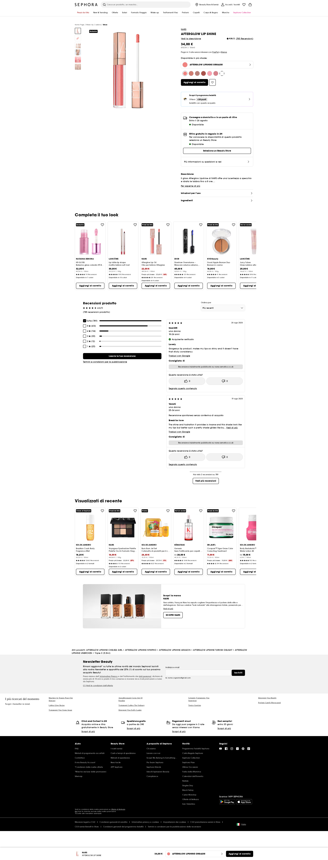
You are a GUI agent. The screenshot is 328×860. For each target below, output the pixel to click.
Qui (76, 811)
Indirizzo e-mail (172, 667)
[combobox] (223, 308)
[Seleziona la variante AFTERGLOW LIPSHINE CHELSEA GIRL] (191, 73)
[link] (122, 356)
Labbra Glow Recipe (57, 705)
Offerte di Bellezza (118, 809)
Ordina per (206, 302)
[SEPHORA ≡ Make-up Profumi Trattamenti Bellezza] (86, 4)
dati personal (145, 676)
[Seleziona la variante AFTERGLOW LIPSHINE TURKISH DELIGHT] (209, 73)
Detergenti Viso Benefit (267, 698)
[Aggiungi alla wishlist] (102, 225)
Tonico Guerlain (194, 705)
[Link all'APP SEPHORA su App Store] (244, 801)
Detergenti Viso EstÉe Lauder (130, 710)
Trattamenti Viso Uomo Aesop (60, 710)
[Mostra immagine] (78, 31)
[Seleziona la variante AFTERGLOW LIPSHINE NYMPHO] (197, 73)
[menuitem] (207, 5)
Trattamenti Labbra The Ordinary (132, 705)
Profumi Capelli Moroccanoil (269, 703)
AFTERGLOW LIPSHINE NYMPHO (140, 650)
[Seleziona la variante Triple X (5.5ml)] (221, 73)
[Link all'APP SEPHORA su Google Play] (227, 801)
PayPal (215, 52)
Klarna (224, 52)
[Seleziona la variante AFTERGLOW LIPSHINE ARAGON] (203, 73)
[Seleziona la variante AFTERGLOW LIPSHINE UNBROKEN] (215, 73)
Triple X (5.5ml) (102, 653)
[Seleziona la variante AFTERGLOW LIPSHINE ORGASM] (185, 73)
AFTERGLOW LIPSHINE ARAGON (175, 650)
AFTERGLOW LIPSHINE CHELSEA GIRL (104, 650)
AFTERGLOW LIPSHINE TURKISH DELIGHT (212, 650)
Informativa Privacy (108, 676)
